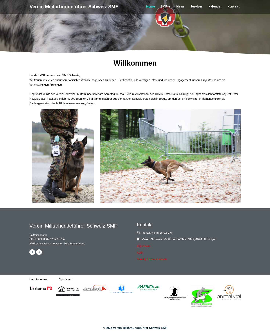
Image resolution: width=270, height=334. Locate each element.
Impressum (144, 246)
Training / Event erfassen (152, 259)
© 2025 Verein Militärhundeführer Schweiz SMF (135, 327)
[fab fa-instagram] (39, 252)
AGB (140, 252)
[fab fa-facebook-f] (32, 252)
